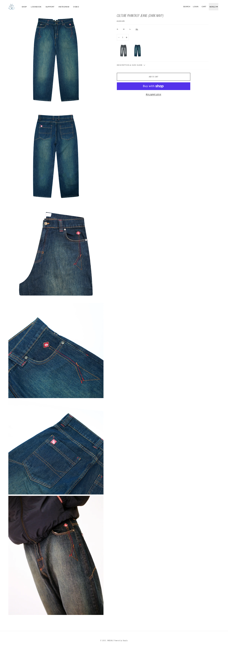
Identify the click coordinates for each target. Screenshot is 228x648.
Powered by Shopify (121, 640)
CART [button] (204, 7)
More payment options (153, 94)
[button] (186, 6)
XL (137, 29)
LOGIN (195, 6)
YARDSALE (110, 640)
